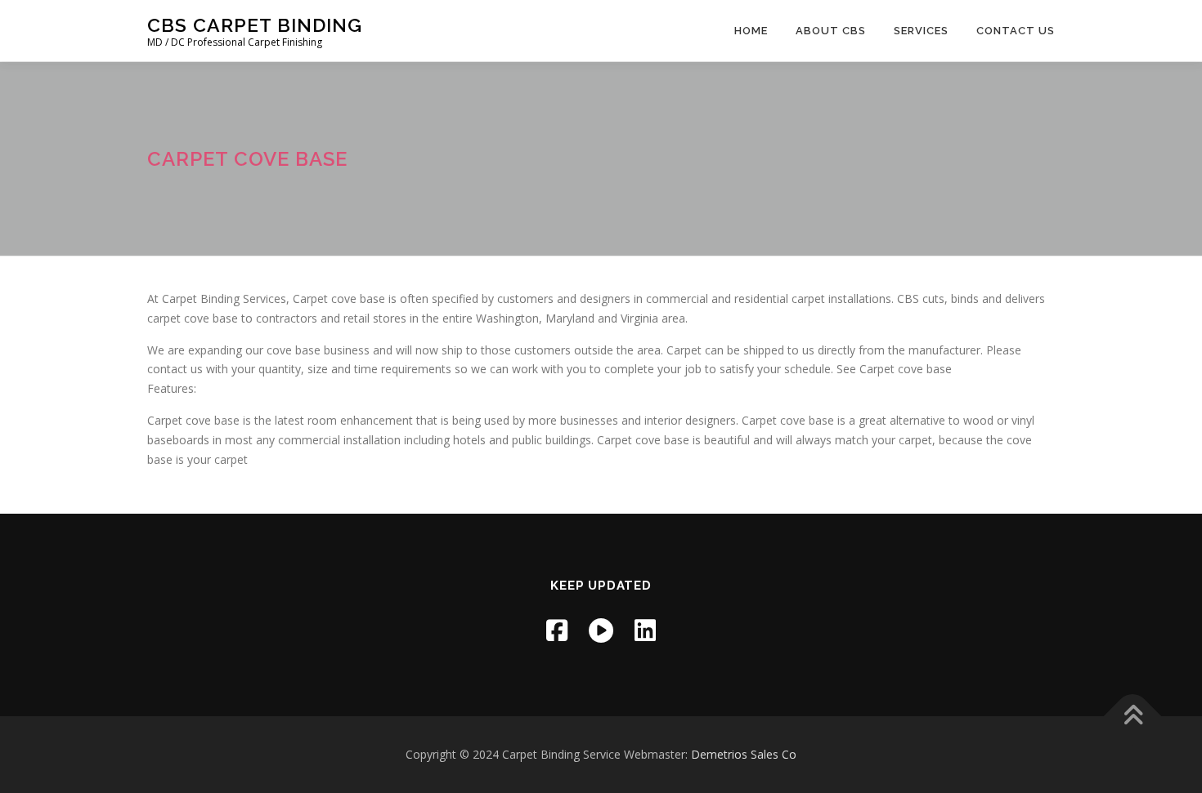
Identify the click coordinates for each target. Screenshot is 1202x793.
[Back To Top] (1133, 716)
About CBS (831, 31)
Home (751, 31)
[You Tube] (601, 630)
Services (921, 31)
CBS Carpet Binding (254, 25)
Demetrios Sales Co (743, 754)
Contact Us (1015, 31)
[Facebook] (556, 630)
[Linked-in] (645, 630)
